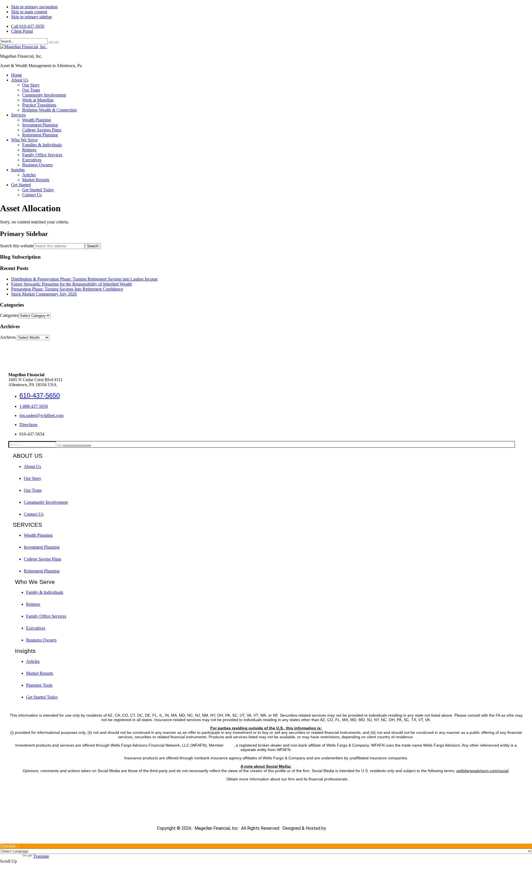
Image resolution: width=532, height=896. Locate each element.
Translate (41, 856)
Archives (8, 337)
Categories (9, 315)
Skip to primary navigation (34, 6)
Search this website (17, 245)
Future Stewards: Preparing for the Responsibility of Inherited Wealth (71, 284)
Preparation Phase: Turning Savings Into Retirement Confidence (67, 289)
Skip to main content (29, 11)
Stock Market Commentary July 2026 (44, 294)
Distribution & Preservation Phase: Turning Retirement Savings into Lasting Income (84, 279)
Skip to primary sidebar (31, 16)
